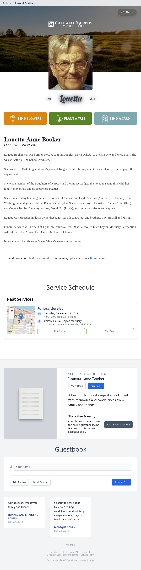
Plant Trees (110, 331)
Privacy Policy (60, 554)
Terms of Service (80, 554)
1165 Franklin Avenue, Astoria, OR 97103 (67, 324)
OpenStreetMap (74, 560)
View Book (77, 386)
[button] (21, 316)
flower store (97, 258)
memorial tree (45, 258)
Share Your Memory (118, 424)
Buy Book (96, 386)
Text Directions (61, 331)
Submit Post (121, 482)
